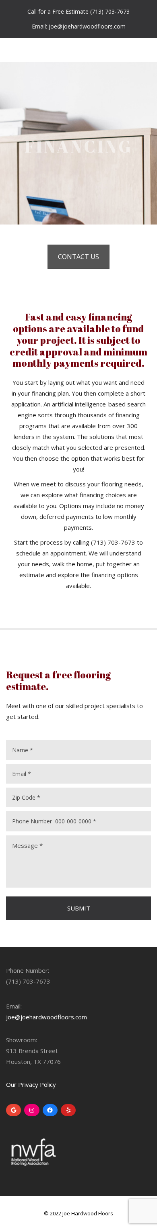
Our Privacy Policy (31, 1084)
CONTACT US (78, 256)
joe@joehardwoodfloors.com (46, 1017)
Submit (78, 908)
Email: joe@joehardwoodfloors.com (79, 26)
